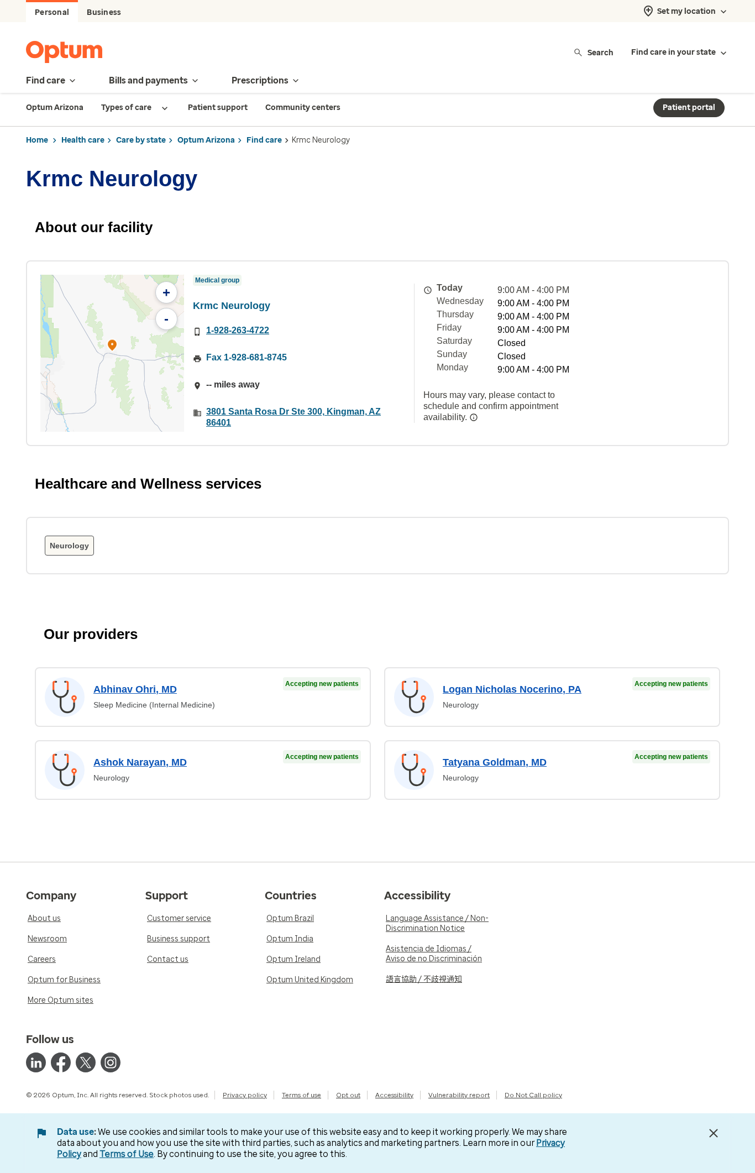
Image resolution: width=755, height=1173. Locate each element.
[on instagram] (110, 1062)
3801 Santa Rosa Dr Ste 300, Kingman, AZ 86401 (293, 417)
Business (104, 12)
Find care (264, 140)
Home (37, 140)
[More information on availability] (473, 417)
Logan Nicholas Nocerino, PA (512, 689)
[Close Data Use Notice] (713, 1133)
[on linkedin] (36, 1062)
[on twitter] (86, 1062)
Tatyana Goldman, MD (495, 762)
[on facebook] (61, 1062)
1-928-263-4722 (237, 330)
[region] (112, 353)
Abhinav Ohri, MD (135, 689)
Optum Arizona (206, 140)
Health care (82, 140)
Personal (52, 12)
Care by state (141, 140)
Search (601, 52)
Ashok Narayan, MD (140, 762)
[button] (112, 347)
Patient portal (689, 107)
